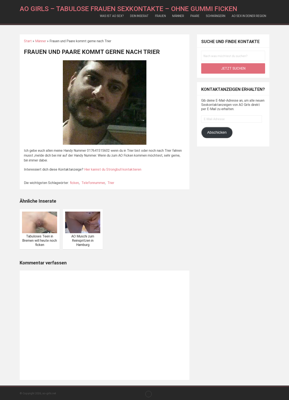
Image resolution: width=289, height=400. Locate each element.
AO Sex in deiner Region (249, 16)
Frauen (160, 16)
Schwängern (215, 16)
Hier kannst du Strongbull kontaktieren (112, 169)
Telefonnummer (93, 183)
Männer (178, 16)
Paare (195, 16)
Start (28, 41)
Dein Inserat (139, 16)
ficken (74, 183)
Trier (110, 183)
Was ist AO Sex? (112, 16)
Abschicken (217, 132)
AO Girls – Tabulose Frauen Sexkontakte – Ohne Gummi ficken (128, 8)
